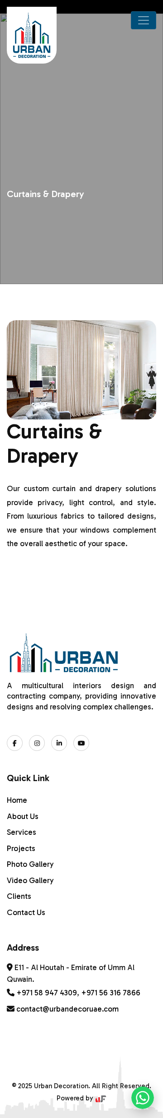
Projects (21, 848)
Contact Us (26, 912)
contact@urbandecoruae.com (67, 1008)
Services (21, 832)
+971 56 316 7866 (110, 992)
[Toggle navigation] (143, 20)
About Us (22, 816)
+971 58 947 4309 (46, 992)
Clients (19, 896)
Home (17, 800)
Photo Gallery (30, 864)
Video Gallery (30, 880)
